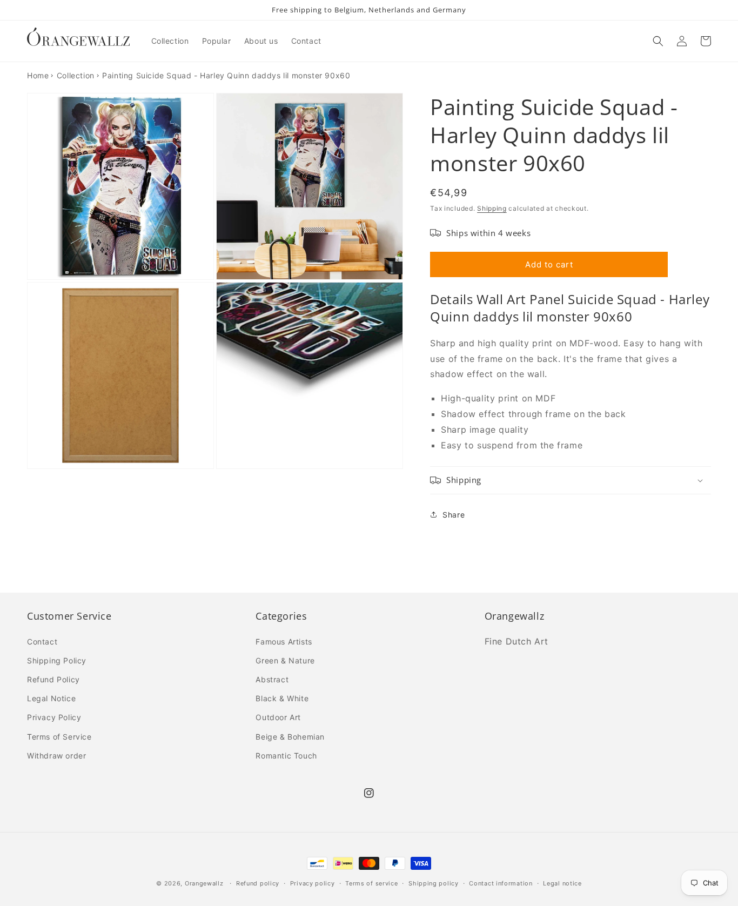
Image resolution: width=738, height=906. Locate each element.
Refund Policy (53, 679)
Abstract (272, 679)
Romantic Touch (286, 755)
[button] (658, 41)
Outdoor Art (278, 717)
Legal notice (562, 883)
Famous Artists (284, 641)
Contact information (500, 883)
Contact (42, 641)
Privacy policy (312, 883)
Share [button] (453, 514)
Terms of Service (59, 736)
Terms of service (371, 883)
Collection (76, 75)
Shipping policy (433, 883)
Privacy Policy (54, 717)
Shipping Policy (56, 660)
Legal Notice (51, 698)
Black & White (282, 698)
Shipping (492, 208)
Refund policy (257, 883)
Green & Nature (285, 660)
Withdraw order (56, 755)
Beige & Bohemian (290, 736)
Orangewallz (204, 883)
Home (38, 75)
